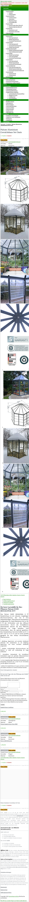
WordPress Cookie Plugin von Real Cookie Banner (14, 900)
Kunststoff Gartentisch (15, 41)
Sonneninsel (9, 76)
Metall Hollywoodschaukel (16, 50)
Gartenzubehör (7, 10)
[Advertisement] (14, 784)
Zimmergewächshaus (12, 90)
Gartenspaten (10, 11)
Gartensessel (9, 72)
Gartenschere (12, 17)
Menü (10, 5)
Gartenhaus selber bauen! (13, 83)
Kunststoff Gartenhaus (12, 81)
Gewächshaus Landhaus (7, 707)
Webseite (3, 692)
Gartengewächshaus (11, 87)
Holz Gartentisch (13, 38)
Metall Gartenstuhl (14, 47)
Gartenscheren (10, 16)
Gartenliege (9, 53)
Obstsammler (9, 33)
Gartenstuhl (9, 42)
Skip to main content (6, 1)
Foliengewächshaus (11, 89)
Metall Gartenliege (14, 55)
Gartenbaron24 (20, 815)
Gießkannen (12, 97)
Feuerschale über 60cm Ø (16, 25)
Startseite (6, 8)
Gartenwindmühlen (11, 106)
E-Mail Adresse (5, 691)
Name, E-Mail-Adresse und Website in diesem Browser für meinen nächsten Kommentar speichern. (13, 695)
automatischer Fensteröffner (16, 94)
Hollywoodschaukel (11, 48)
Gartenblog (6, 122)
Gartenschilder (10, 108)
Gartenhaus (6, 78)
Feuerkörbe (9, 28)
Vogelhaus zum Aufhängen (13, 117)
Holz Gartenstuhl (13, 44)
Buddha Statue (10, 101)
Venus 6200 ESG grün (6, 741)
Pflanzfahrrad (9, 112)
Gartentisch (9, 36)
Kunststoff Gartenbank (15, 64)
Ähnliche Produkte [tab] (8, 602)
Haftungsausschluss (6, 892)
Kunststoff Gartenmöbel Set (16, 70)
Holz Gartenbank (13, 61)
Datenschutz (4, 890)
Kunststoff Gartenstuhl (15, 45)
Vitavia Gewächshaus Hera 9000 (9, 724)
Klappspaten (12, 14)
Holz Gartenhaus (10, 80)
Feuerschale (9, 24)
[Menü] (14, 4)
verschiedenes (13, 98)
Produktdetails (5, 717)
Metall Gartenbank (14, 62)
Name (3, 689)
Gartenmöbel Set (10, 66)
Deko (4, 100)
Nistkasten (9, 118)
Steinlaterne (9, 103)
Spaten (11, 13)
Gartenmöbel (6, 34)
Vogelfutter (9, 120)
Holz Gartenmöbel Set (15, 67)
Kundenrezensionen (8, 604)
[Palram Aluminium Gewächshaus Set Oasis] (15, 239)
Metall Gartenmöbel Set (15, 69)
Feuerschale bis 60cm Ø (15, 27)
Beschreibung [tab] (7, 599)
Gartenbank (9, 59)
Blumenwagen (10, 104)
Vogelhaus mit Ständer (12, 115)
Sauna (5, 84)
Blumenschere (13, 20)
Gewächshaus (7, 86)
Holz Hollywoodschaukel (15, 52)
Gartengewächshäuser (14, 142)
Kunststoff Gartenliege (15, 58)
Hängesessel (12, 75)
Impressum (4, 887)
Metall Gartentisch (14, 39)
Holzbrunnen (9, 111)
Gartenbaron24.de (14, 896)
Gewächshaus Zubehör (12, 92)
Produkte (8, 124)
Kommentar (4, 687)
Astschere (11, 19)
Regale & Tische (13, 95)
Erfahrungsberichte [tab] (9, 601)
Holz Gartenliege (13, 56)
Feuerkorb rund (13, 30)
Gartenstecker (10, 109)
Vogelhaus (6, 114)
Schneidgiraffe (13, 22)
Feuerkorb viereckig (14, 31)
